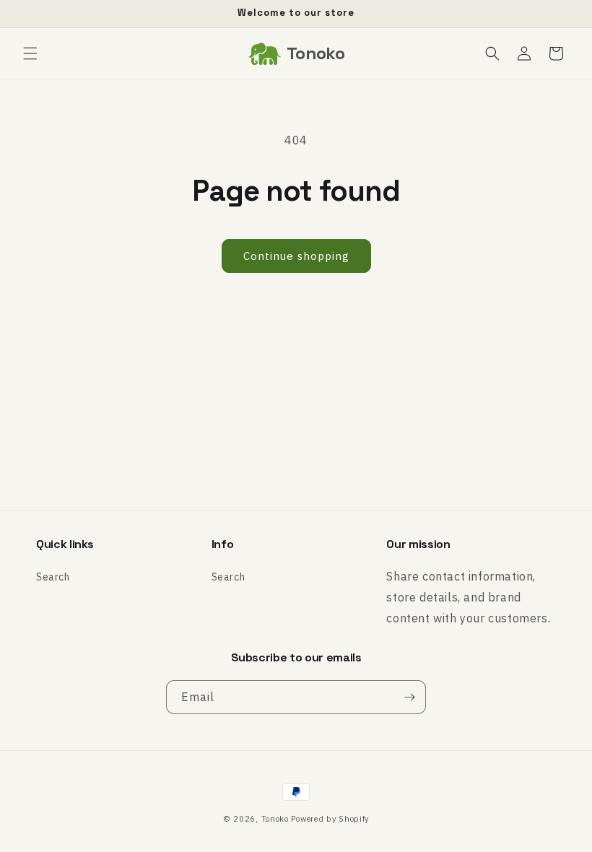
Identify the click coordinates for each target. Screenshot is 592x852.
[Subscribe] (409, 697)
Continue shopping (296, 256)
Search (53, 576)
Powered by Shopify (330, 819)
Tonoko (275, 819)
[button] (30, 53)
